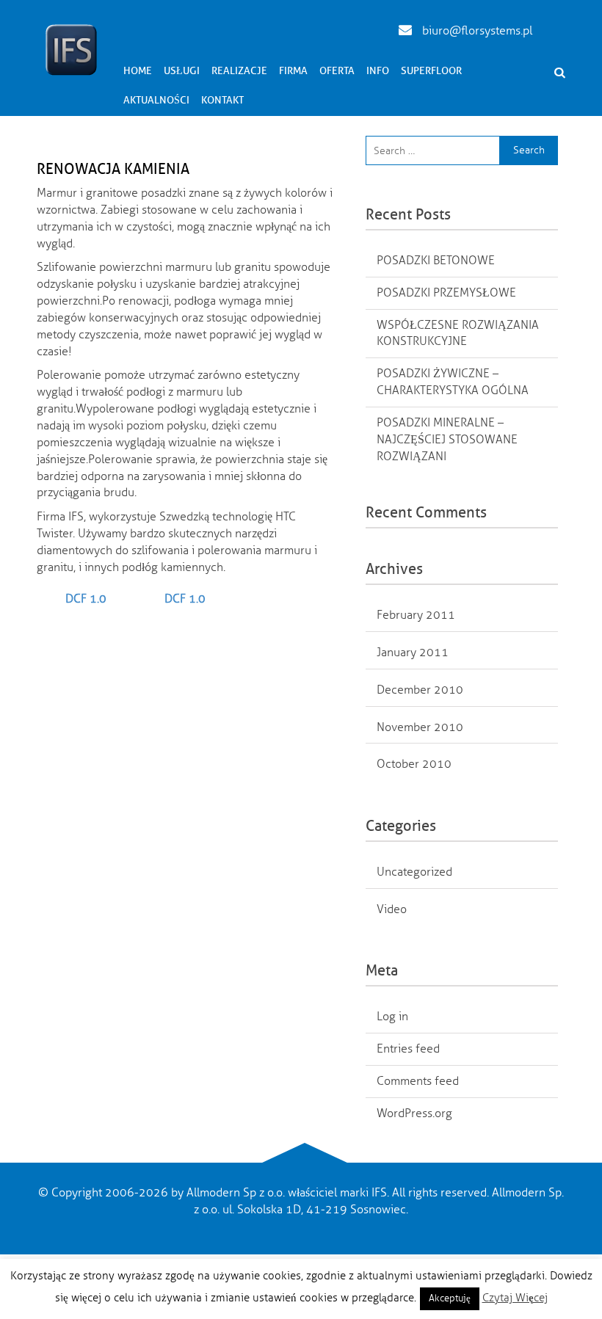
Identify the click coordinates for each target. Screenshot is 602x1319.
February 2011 (416, 615)
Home (137, 71)
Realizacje (239, 71)
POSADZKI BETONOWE (436, 260)
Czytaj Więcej (515, 1298)
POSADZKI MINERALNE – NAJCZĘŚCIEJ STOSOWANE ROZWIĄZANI (447, 439)
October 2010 (414, 764)
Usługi (182, 71)
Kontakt (222, 100)
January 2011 (413, 652)
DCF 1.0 (85, 599)
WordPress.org (414, 1113)
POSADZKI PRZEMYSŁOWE (446, 293)
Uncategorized (414, 872)
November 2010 (420, 727)
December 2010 (420, 690)
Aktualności (156, 100)
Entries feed (408, 1049)
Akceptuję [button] (450, 1298)
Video (392, 909)
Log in (392, 1016)
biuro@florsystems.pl (475, 30)
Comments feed (418, 1081)
